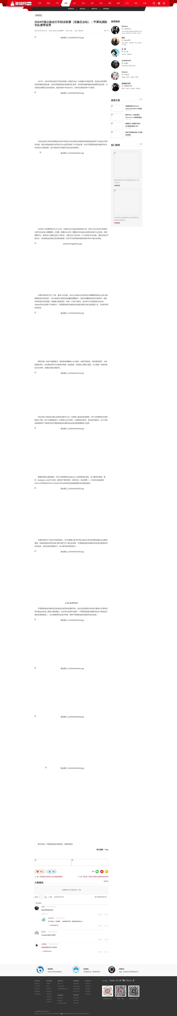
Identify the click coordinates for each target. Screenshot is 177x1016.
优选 (100, 3)
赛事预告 (106, 8)
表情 (51, 897)
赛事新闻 (71, 8)
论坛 (127, 3)
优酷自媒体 (76, 986)
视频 (109, 3)
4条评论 (106, 881)
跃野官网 (76, 983)
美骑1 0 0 (60, 983)
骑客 (118, 3)
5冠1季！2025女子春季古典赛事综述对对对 (95, 876)
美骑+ (48, 986)
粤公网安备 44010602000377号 (70, 1013)
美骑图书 (49, 1001)
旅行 (74, 3)
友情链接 (88, 994)
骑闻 (48, 3)
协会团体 (88, 988)
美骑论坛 (49, 991)
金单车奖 (49, 999)
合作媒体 (88, 991)
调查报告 (49, 994)
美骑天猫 (60, 998)
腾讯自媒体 (76, 988)
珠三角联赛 (61, 986)
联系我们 (37, 983)
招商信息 (76, 1000)
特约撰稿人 (37, 994)
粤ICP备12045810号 (84, 1013)
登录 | (76, 890)
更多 (141, 99)
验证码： (37, 897)
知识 (83, 3)
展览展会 (88, 986)
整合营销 (76, 998)
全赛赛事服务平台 (63, 988)
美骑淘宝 (60, 1000)
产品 (57, 3)
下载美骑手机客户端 (101, 897)
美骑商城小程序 (62, 1003)
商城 (144, 3)
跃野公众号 (76, 991)
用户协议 (37, 988)
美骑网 (48, 983)
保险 (136, 3)
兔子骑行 (49, 988)
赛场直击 (83, 8)
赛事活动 (88, 983)
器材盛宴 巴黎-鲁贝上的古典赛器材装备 (51, 876)
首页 (39, 3)
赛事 (65, 3)
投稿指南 (37, 991)
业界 (92, 3)
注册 (80, 890)
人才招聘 (37, 986)
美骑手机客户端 (54, 925)
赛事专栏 (94, 8)
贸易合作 (76, 1003)
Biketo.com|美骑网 (58, 30)
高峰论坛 (49, 996)
